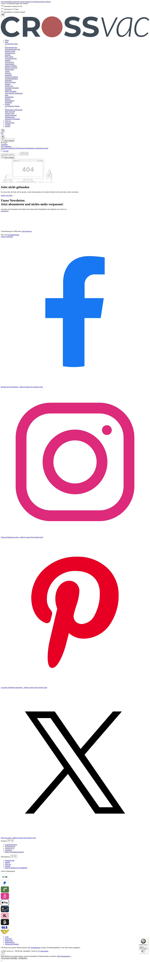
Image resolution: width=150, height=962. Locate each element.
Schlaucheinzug (10, 846)
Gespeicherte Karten (41, 148)
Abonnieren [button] (4, 211)
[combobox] (10, 154)
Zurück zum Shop (6, 195)
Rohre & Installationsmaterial (14, 852)
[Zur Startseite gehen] (75, 37)
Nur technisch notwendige (9, 958)
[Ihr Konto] (3, 136)
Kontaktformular (13, 235)
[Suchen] (3, 130)
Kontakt (7, 866)
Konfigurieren (23, 958)
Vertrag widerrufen (7, 236)
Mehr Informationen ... (64, 956)
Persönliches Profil (13, 148)
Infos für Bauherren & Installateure (16, 868)
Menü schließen (9, 141)
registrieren (7, 146)
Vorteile (7, 862)
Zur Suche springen (24, 2)
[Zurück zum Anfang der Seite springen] (3, 953)
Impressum (8, 938)
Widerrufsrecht (9, 942)
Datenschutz (9, 940)
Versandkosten (35, 947)
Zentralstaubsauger (11, 845)
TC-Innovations (43, 951)
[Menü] (3, 14)
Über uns (8, 864)
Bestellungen (30, 148)
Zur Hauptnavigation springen (41, 2)
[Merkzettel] (2, 134)
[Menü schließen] (6, 46)
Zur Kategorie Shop (11, 44)
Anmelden (4, 144)
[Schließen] (1, 960)
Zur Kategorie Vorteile (12, 106)
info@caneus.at (27, 231)
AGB (6, 937)
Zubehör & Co (9, 848)
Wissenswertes (9, 860)
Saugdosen (8, 850)
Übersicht (4, 148)
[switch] (143, 951)
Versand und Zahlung (12, 944)
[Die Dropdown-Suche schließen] (27, 153)
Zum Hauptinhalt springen (9, 2)
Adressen (23, 148)
